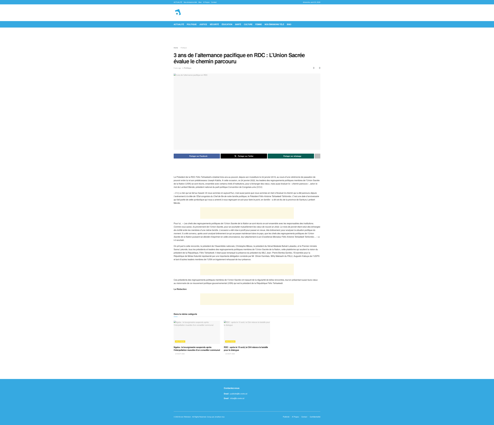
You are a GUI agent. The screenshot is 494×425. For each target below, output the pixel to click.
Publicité (286, 416)
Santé (238, 24)
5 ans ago (177, 68)
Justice (203, 24)
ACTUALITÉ (178, 2)
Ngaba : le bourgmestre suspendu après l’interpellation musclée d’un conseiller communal (197, 348)
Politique (192, 24)
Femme (258, 24)
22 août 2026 (230, 354)
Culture (248, 24)
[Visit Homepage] (177, 12)
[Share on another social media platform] (317, 156)
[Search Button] (319, 24)
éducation (227, 24)
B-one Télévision (185, 417)
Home (176, 48)
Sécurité (214, 24)
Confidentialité (315, 416)
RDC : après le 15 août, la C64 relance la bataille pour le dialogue (246, 348)
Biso (200, 2)
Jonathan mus (219, 417)
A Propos (206, 2)
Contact (214, 2)
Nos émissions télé (190, 2)
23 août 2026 (180, 354)
